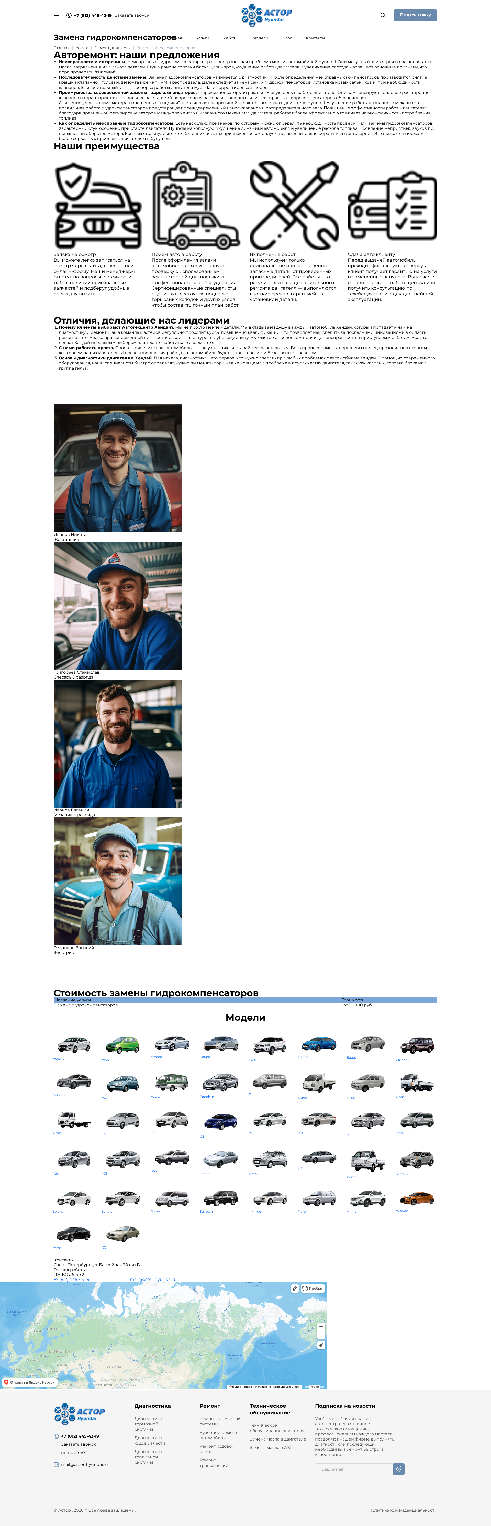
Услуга (82, 47)
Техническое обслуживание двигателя (277, 1428)
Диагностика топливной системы (148, 1457)
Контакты (315, 38)
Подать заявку (415, 15)
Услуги (202, 38)
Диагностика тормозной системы (148, 1424)
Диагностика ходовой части (150, 1440)
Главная (174, 38)
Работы (230, 38)
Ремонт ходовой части (217, 1449)
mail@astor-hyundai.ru (153, 1279)
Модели (260, 38)
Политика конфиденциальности (403, 1510)
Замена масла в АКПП (273, 1447)
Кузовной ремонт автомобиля (219, 1435)
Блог (287, 38)
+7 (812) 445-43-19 (72, 1279)
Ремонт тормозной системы (220, 1421)
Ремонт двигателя (113, 47)
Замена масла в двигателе (278, 1439)
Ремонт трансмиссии (214, 1463)
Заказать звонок (132, 15)
